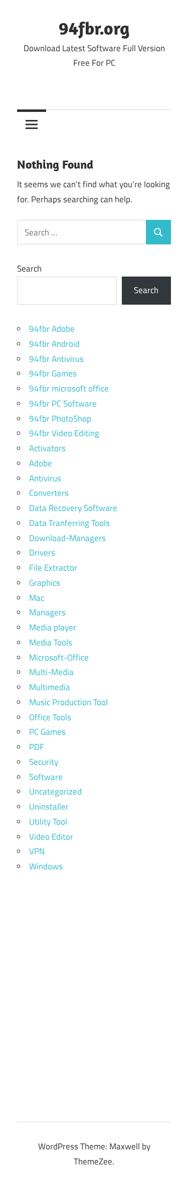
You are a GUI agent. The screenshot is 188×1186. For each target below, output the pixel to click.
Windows (46, 866)
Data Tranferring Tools (69, 523)
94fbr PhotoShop (60, 418)
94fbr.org (94, 28)
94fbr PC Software (63, 403)
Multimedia (49, 687)
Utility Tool (48, 821)
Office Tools (50, 717)
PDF (36, 746)
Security (43, 761)
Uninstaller (49, 806)
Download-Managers (67, 538)
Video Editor (51, 836)
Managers (47, 612)
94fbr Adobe (52, 328)
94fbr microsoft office (69, 388)
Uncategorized (55, 791)
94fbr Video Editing (64, 433)
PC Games (47, 731)
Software (46, 776)
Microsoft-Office (59, 657)
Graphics (44, 582)
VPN (37, 851)
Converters (49, 492)
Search (29, 268)
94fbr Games (53, 373)
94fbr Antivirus (56, 358)
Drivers (42, 552)
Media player (52, 627)
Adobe (40, 463)
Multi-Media (51, 672)
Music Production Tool (68, 702)
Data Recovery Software (73, 507)
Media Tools (50, 642)
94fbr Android (54, 343)
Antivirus (45, 478)
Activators (47, 448)
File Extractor (53, 567)
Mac (36, 597)
